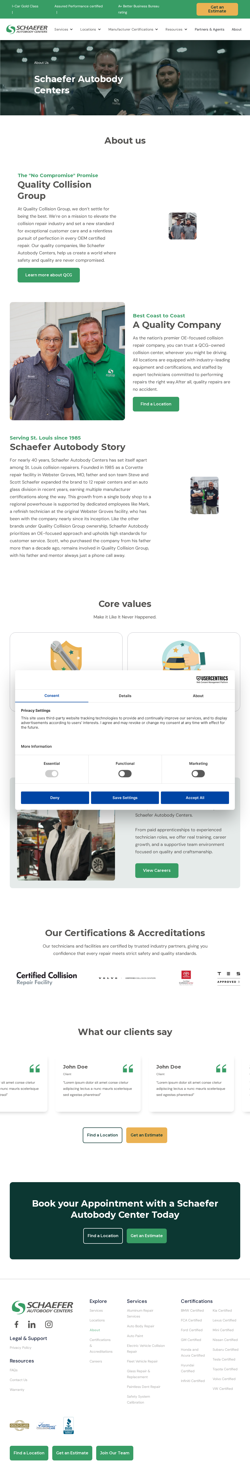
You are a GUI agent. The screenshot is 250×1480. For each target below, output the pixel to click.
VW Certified (223, 1388)
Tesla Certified (224, 1359)
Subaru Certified (226, 1349)
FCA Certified (191, 1320)
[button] (63, 29)
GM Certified (191, 1340)
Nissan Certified (225, 1340)
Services (61, 29)
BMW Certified (192, 1310)
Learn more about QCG (48, 275)
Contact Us (18, 1380)
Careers (96, 1361)
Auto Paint (135, 1336)
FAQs (14, 1370)
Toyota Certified (225, 1369)
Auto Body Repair (140, 1326)
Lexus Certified (224, 1320)
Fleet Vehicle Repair (142, 1361)
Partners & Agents (209, 29)
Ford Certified (192, 1330)
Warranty (17, 1389)
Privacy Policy (20, 1347)
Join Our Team (114, 1453)
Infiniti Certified (193, 1381)
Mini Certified (223, 1330)
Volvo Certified (224, 1379)
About (236, 29)
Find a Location (156, 404)
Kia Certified (222, 1310)
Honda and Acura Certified (193, 1352)
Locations (88, 29)
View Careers (157, 870)
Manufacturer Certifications (131, 29)
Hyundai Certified (188, 1368)
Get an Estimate (217, 9)
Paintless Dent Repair (143, 1386)
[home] (27, 29)
